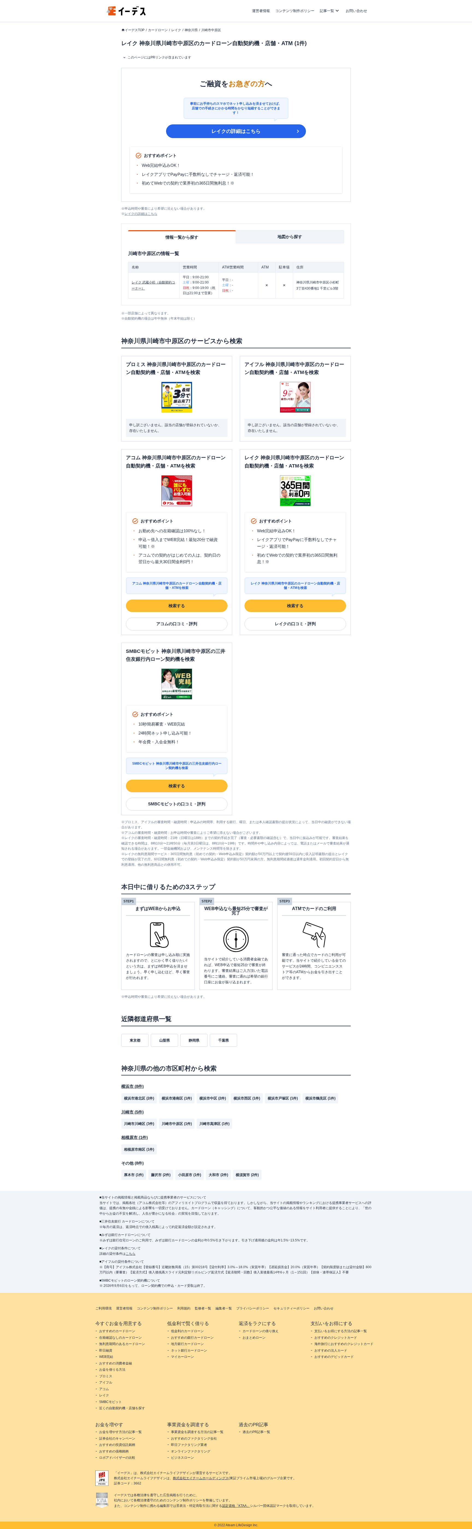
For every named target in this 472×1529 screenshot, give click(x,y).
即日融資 (105, 1350)
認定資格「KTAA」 (236, 1506)
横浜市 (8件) (132, 1086)
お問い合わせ (356, 11)
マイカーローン (182, 1357)
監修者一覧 (203, 1308)
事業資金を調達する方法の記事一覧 (197, 1432)
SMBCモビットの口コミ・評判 (176, 804)
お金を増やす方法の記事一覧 (120, 1432)
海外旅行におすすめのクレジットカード (343, 1344)
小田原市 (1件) (189, 1175)
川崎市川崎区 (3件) (139, 1124)
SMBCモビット (110, 1402)
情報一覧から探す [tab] (182, 237)
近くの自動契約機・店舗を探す (122, 1408)
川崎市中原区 (211, 30)
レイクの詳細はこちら (236, 131)
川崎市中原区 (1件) (177, 1124)
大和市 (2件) (218, 1175)
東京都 (135, 1040)
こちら (130, 1254)
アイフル (105, 1382)
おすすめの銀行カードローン (192, 1338)
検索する (177, 605)
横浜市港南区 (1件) (177, 1098)
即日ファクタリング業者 (189, 1445)
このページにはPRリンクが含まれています (159, 57)
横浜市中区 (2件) (212, 1098)
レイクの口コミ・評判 (295, 623)
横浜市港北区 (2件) (139, 1098)
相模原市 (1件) (134, 1137)
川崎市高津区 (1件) (214, 1124)
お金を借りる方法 (112, 1370)
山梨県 (164, 1040)
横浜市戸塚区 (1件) (283, 1098)
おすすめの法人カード (330, 1350)
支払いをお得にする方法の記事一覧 (340, 1331)
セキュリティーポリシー (291, 1308)
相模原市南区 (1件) (139, 1149)
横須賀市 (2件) (247, 1175)
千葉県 (223, 1040)
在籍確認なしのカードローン (120, 1338)
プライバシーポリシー (252, 1308)
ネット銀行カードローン (189, 1350)
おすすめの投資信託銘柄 (117, 1445)
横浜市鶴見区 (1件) (320, 1098)
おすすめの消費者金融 (115, 1363)
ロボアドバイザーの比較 (117, 1458)
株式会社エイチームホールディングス (201, 1478)
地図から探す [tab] (290, 236)
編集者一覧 (224, 1308)
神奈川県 (191, 30)
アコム (104, 1389)
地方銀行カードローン (187, 1344)
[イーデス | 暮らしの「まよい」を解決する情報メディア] (126, 14)
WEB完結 (106, 1357)
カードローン (158, 30)
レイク (176, 30)
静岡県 (194, 1040)
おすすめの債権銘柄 (114, 1451)
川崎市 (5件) (132, 1112)
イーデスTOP (134, 30)
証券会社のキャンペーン (117, 1438)
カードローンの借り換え (261, 1331)
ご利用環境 (103, 1308)
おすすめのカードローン (117, 1331)
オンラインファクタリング (190, 1451)
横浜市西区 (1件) (247, 1098)
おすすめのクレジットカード (335, 1338)
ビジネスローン (182, 1458)
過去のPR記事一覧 (256, 1432)
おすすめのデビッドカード (334, 1357)
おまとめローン (254, 1338)
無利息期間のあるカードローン (122, 1344)
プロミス (105, 1376)
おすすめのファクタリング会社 (194, 1438)
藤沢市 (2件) (160, 1175)
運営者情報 (261, 11)
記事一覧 (327, 11)
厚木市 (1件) (133, 1175)
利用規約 (183, 1308)
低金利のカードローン (187, 1331)
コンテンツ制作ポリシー (294, 11)
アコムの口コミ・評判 (176, 623)
